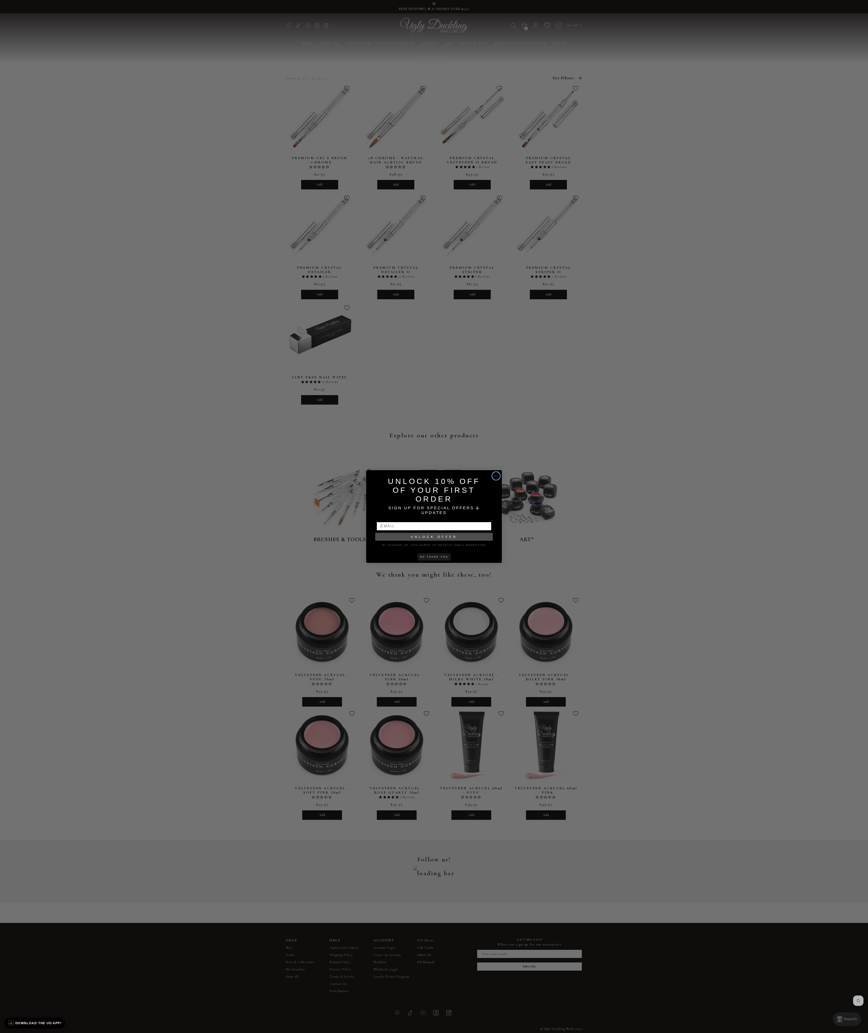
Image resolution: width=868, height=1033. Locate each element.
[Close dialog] (496, 476)
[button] (35, 1023)
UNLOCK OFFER (434, 537)
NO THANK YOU (434, 557)
